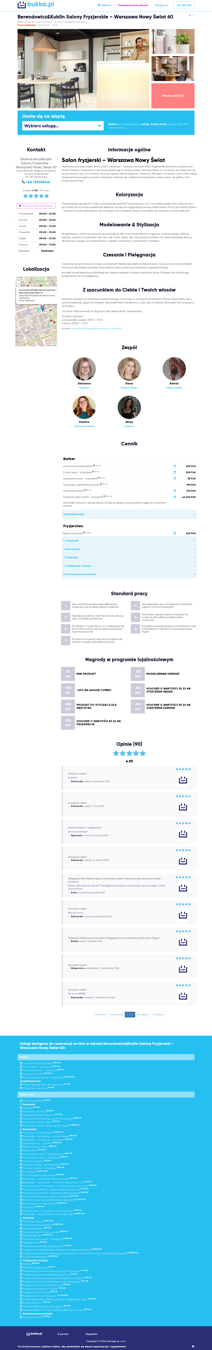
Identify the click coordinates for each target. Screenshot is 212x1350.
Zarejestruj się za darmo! (133, 5)
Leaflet (53, 345)
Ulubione (105, 5)
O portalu (63, 1334)
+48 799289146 (38, 182)
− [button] (19, 284)
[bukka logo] (34, 1333)
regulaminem (118, 1346)
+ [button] (19, 280)
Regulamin (91, 1334)
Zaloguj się (161, 5)
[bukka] (47, 5)
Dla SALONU (184, 5)
